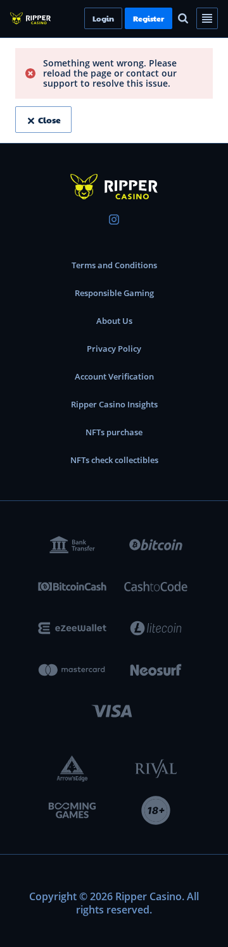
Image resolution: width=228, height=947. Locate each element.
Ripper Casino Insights (114, 404)
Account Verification (114, 376)
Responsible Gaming (114, 293)
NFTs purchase (114, 432)
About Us (114, 320)
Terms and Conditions (114, 265)
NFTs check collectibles (114, 460)
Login (125, 18)
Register (170, 18)
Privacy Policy (114, 348)
